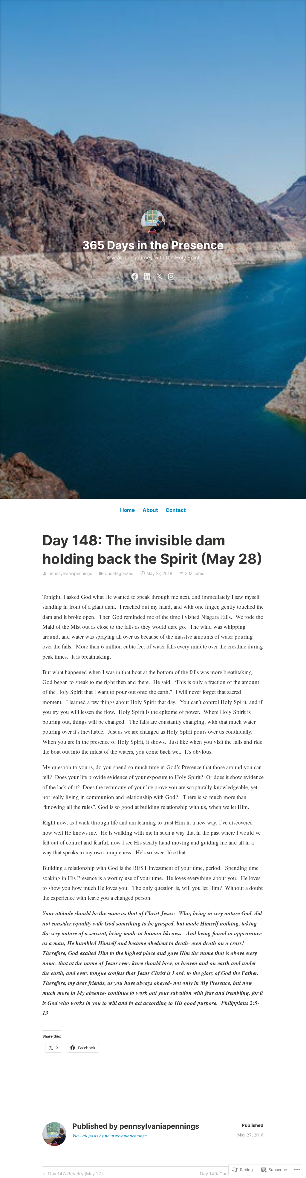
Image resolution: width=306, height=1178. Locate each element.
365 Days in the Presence (153, 245)
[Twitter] (159, 275)
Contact (176, 510)
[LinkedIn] (147, 275)
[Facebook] (135, 275)
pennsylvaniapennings (70, 573)
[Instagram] (171, 275)
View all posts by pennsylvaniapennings (109, 1136)
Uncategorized (119, 573)
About (150, 510)
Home (127, 510)
